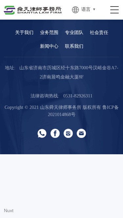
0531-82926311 (77, 96)
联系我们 (74, 46)
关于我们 (24, 32)
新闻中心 (49, 46)
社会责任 (99, 32)
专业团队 (74, 32)
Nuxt (8, 210)
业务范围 (49, 32)
